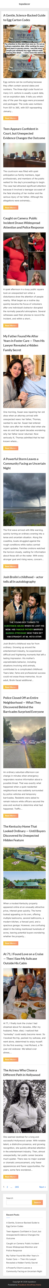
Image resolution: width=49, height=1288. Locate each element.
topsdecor (24, 3)
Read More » (11, 118)
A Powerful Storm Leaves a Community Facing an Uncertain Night (24, 463)
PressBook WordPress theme (29, 1285)
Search (9, 1198)
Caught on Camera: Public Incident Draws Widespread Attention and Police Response (23, 222)
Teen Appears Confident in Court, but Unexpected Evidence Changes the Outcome (24, 133)
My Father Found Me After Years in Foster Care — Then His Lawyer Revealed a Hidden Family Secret (22, 1259)
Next (41, 1187)
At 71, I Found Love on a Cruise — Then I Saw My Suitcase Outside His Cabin (23, 958)
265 (17, 1187)
